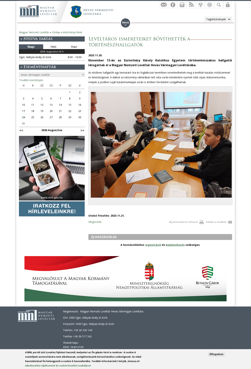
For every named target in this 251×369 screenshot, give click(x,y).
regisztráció (153, 245)
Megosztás (95, 222)
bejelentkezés (175, 245)
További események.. (31, 80)
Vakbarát (200, 4)
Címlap (56, 32)
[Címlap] (38, 11)
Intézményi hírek (72, 32)
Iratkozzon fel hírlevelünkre (163, 4)
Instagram (182, 4)
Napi (31, 47)
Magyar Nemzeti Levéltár (34, 32)
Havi (74, 47)
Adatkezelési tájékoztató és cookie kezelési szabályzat (58, 365)
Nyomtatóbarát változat (183, 222)
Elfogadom (216, 354)
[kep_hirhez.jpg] (161, 197)
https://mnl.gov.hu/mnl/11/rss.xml (191, 4)
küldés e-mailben (216, 222)
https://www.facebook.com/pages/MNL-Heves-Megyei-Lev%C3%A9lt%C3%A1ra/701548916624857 (172, 4)
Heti (53, 47)
